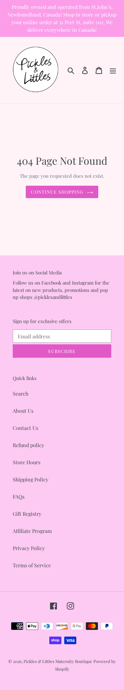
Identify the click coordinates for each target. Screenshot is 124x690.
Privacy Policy (29, 548)
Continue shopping (57, 192)
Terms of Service (32, 565)
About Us (23, 410)
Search (20, 393)
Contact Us (25, 427)
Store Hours (26, 462)
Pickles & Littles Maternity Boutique (58, 661)
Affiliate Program (32, 531)
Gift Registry (27, 513)
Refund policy (28, 445)
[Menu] (113, 70)
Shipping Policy (30, 479)
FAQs (18, 496)
